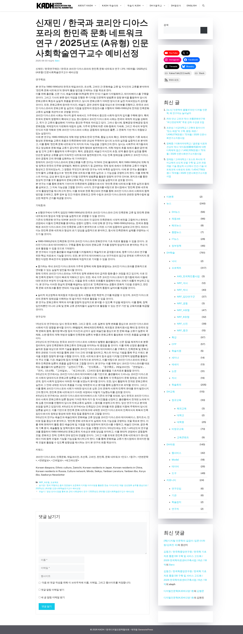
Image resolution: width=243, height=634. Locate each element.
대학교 (180, 415)
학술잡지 (176, 502)
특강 (174, 337)
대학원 (180, 422)
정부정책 (176, 245)
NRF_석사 (182, 283)
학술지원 (176, 350)
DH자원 (170, 444)
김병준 (200, 591)
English (192, 5)
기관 (174, 495)
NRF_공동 (182, 303)
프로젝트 (54, 482)
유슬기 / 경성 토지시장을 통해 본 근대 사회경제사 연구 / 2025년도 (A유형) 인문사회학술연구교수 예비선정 (86, 491)
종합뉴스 (176, 232)
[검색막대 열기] (203, 5)
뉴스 (168, 203)
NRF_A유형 (44, 482)
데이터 (175, 466)
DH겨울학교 (156, 5)
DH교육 (170, 391)
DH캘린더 (176, 5)
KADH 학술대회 (110, 5)
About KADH (85, 5)
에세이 (175, 364)
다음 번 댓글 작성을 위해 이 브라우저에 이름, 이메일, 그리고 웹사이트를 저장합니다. (86, 582)
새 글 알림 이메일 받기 (53, 597)
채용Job (176, 218)
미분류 (170, 196)
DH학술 (170, 252)
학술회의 (176, 384)
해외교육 (181, 408)
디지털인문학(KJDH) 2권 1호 (179, 591)
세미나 (175, 357)
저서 (174, 378)
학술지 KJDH (134, 5)
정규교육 (176, 400)
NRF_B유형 (183, 317)
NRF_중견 (182, 330)
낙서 (174, 261)
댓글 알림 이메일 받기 (52, 589)
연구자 (175, 508)
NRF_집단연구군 (186, 296)
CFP (174, 344)
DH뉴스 (176, 212)
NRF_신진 (182, 323)
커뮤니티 (171, 480)
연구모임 (176, 488)
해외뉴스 (176, 225)
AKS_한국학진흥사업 (188, 276)
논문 (174, 371)
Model (175, 459)
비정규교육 (178, 429)
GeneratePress (145, 629)
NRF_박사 (182, 289)
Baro (172, 564)
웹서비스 (176, 453)
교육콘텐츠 (183, 437)
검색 (166, 25)
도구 (174, 473)
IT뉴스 (175, 239)
